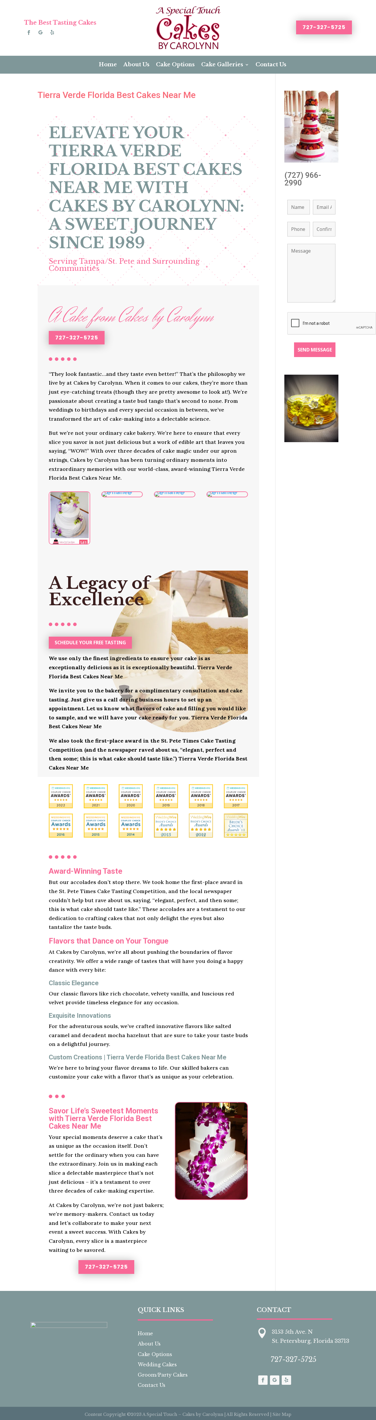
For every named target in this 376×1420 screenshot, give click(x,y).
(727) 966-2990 (302, 179)
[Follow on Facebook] (28, 32)
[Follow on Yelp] (52, 32)
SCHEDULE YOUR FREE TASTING (90, 642)
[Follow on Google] (40, 32)
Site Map (282, 1414)
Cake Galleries (222, 64)
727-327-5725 (324, 27)
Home (108, 64)
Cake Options (175, 64)
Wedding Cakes (157, 1364)
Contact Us (271, 64)
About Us (136, 64)
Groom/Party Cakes (163, 1375)
